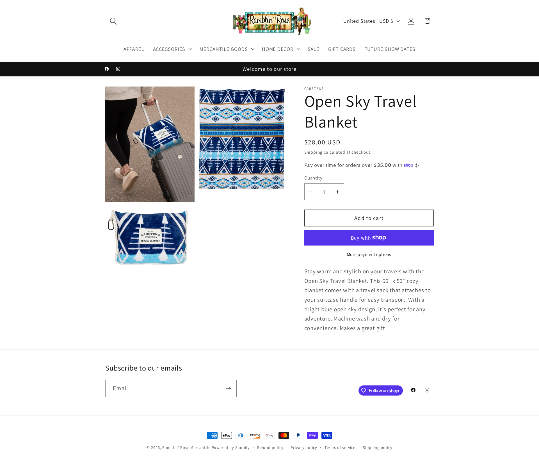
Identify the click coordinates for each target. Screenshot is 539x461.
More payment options (369, 254)
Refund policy (270, 447)
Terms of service (340, 447)
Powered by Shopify (231, 447)
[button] (113, 21)
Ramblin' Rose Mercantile (186, 447)
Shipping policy (377, 447)
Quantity (313, 177)
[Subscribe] (228, 388)
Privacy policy (304, 447)
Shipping (313, 152)
